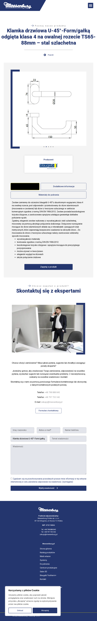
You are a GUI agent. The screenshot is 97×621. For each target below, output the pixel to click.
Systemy (43, 560)
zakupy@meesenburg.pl (51, 402)
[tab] (25, 186)
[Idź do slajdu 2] (46, 146)
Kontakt (43, 579)
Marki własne (45, 556)
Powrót (50, 55)
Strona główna (46, 549)
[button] (90, 5)
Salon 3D (43, 572)
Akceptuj (45, 610)
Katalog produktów (47, 553)
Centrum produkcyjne (48, 568)
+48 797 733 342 (52, 397)
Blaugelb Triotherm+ (48, 575)
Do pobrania (45, 564)
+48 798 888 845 (52, 392)
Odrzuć (20, 610)
